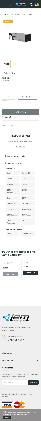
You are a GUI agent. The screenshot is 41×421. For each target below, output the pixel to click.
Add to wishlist (4, 103)
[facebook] (3, 347)
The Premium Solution (19, 156)
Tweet (12, 125)
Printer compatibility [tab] (21, 141)
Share (9, 125)
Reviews (20, 146)
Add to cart (27, 97)
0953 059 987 (16, 339)
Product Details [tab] (20, 135)
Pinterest (15, 125)
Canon (25, 262)
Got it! (7, 417)
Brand (7, 156)
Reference (9, 163)
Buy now (22, 112)
